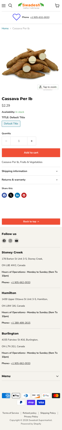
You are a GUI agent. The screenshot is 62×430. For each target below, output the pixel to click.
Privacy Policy (31, 416)
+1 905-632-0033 (39, 17)
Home (5, 28)
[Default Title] (11, 127)
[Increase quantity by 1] (31, 141)
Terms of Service (10, 413)
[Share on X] (10, 195)
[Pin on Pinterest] (24, 195)
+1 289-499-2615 (20, 322)
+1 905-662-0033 (20, 282)
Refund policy (30, 413)
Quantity (6, 133)
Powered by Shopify (31, 423)
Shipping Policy (48, 413)
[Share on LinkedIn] (17, 195)
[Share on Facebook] (4, 195)
